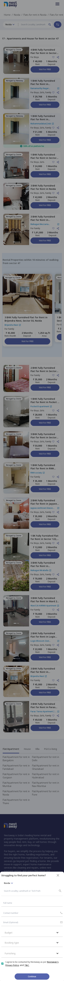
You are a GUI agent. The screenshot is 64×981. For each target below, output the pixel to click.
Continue (32, 976)
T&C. (26, 965)
